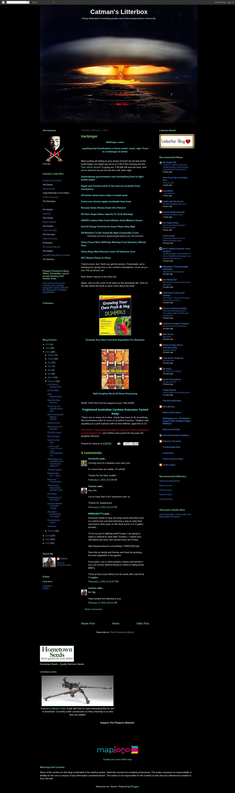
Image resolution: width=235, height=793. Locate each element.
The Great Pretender (51, 247)
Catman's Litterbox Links (53, 708)
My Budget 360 (169, 162)
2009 (48, 539)
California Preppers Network (176, 324)
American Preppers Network (176, 435)
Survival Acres (165, 490)
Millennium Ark (165, 485)
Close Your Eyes (50, 230)
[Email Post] (118, 443)
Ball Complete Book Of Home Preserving (115, 393)
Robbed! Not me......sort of (54, 474)
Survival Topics (165, 494)
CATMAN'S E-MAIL (47, 587)
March (51, 377)
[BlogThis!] (127, 443)
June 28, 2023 (168, 183)
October (51, 355)
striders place (169, 465)
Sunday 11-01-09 (169, 382)
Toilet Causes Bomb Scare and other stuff (54, 487)
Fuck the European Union (173, 215)
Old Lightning (169, 407)
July (50, 362)
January (51, 531)
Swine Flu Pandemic (172, 379)
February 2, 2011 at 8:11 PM (102, 507)
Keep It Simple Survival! (173, 212)
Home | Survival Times (173, 459)
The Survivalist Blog (172, 401)
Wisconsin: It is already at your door (55, 408)
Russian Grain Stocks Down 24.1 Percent (103, 207)
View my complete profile (64, 564)
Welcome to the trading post (173, 272)
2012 (48, 348)
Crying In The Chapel (52, 180)
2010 (48, 536)
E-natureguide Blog (171, 447)
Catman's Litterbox (119, 11)
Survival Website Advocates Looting (54, 506)
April (50, 374)
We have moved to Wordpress (174, 326)
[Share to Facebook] (133, 443)
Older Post (142, 623)
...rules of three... (169, 193)
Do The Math (53, 390)
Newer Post (88, 623)
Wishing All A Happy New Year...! (175, 204)
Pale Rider (52, 494)
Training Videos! (54, 470)
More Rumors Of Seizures (54, 428)
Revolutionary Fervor (53, 521)
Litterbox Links (53, 423)
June (50, 366)
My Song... (167, 369)
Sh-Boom (47, 214)
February (52, 381)
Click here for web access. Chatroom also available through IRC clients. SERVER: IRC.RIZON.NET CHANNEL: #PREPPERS (56, 288)
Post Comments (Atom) (122, 632)
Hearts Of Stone (49, 222)
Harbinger (51, 526)
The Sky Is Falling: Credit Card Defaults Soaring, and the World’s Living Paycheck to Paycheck (175, 167)
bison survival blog (171, 429)
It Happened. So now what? (54, 498)
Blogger (135, 786)
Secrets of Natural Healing (175, 308)
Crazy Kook (168, 453)
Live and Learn (168, 360)
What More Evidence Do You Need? (54, 514)
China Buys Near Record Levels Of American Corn (108, 251)
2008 (48, 543)
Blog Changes (53, 436)
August (51, 359)
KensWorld (168, 191)
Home (115, 623)
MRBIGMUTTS (96, 513)
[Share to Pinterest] (136, 443)
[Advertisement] (134, 682)
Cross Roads (169, 236)
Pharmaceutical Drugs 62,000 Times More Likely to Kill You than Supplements (176, 313)
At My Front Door (50, 239)
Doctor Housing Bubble (169, 481)
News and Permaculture (54, 480)
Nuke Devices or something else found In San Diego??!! (55, 462)
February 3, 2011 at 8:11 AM (102, 602)
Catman (92, 486)
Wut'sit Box (167, 337)
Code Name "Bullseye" (173, 358)
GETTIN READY (170, 280)
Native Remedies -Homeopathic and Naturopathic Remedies (175, 515)
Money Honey (49, 189)
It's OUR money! (54, 433)
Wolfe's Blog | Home (172, 412)
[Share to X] (130, 443)
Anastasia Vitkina (169, 350)
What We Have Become (53, 401)
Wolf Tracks (168, 334)
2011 (48, 352)
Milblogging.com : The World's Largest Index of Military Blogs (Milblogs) (176, 421)
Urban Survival (165, 499)
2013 (48, 344)
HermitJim (93, 458)
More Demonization (54, 395)
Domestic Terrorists (172, 441)
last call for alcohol (91, 167)
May (50, 370)
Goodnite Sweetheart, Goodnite (56, 255)
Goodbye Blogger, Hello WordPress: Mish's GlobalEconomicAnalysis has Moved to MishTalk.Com (177, 256)
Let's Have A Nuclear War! (54, 385)
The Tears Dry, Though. (172, 371)
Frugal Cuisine (169, 390)
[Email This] (124, 443)
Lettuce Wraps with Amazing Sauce (176, 392)
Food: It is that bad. (53, 441)
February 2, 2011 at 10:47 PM (103, 581)
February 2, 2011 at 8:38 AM (102, 479)
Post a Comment (93, 609)
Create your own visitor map (117, 759)
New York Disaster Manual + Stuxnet (55, 416)
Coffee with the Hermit (173, 201)
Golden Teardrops (50, 197)
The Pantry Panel (170, 223)
